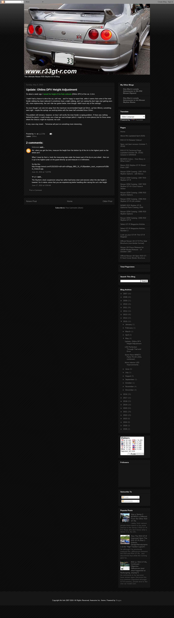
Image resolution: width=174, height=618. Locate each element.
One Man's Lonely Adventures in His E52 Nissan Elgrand (132, 91)
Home (69, 201)
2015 (125, 321)
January (128, 324)
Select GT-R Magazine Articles (132, 224)
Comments (128, 501)
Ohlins (34, 136)
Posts (125, 497)
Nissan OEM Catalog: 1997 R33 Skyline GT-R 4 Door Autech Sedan (133, 186)
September (130, 379)
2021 (125, 412)
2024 (125, 422)
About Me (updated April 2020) (132, 136)
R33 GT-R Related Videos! (131, 140)
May (127, 338)
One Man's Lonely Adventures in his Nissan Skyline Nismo (134, 100)
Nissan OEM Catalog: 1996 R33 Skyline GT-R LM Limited (133, 200)
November (129, 386)
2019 (125, 405)
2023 (125, 419)
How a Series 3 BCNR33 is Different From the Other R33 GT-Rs (139, 517)
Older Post (107, 201)
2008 (125, 297)
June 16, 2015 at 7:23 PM (41, 172)
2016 (125, 394)
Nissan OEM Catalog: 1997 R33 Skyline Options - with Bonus (133, 173)
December (129, 390)
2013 (125, 314)
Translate (139, 120)
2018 (125, 401)
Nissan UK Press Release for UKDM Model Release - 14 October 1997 (132, 249)
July (127, 372)
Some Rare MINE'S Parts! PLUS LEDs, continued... (133, 357)
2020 (125, 408)
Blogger (118, 600)
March (128, 331)
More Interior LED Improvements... (132, 363)
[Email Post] (50, 134)
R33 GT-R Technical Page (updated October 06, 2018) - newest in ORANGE (132, 152)
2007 (125, 294)
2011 (125, 307)
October (128, 383)
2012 (125, 311)
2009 (125, 301)
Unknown (35, 147)
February (129, 328)
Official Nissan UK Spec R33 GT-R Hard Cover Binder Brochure (133, 257)
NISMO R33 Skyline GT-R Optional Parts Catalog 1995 (131, 206)
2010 (125, 304)
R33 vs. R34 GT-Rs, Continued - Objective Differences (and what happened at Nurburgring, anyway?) (133, 567)
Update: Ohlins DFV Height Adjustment (133, 342)
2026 (125, 429)
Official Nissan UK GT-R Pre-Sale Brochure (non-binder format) (133, 242)
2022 (125, 415)
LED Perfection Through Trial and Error (133, 349)
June (127, 369)
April (127, 335)
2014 (125, 318)
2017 (125, 398)
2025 (125, 426)
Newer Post (31, 201)
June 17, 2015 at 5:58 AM (41, 185)
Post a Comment (35, 190)
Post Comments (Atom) (74, 208)
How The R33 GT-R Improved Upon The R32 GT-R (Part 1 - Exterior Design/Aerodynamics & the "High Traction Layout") (134, 541)
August (128, 376)
